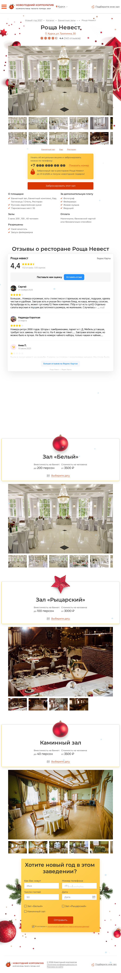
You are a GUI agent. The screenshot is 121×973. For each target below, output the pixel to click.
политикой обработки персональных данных (68, 926)
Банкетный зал (48, 149)
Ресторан (71, 149)
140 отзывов (72, 38)
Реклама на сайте (55, 967)
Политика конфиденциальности (62, 964)
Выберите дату (60, 475)
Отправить (60, 920)
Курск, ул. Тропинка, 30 (62, 33)
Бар (61, 149)
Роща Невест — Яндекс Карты (60, 369)
